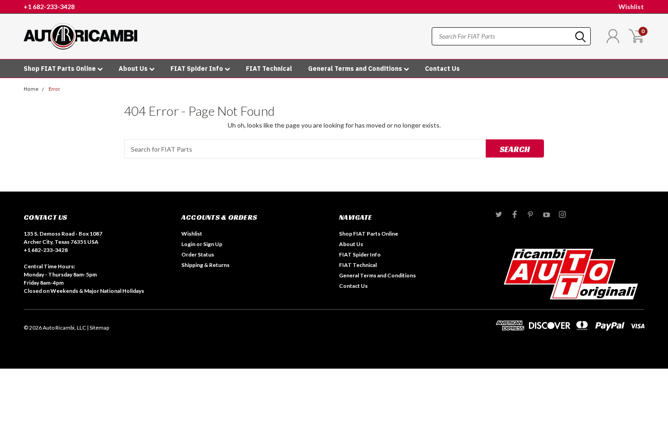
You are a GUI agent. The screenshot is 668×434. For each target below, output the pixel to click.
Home (31, 89)
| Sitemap (98, 327)
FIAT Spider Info (197, 68)
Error (54, 89)
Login (188, 244)
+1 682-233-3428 (49, 6)
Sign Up (212, 244)
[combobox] (511, 36)
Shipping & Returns (205, 264)
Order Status (197, 254)
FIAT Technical (269, 68)
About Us (134, 68)
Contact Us (442, 68)
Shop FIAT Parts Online (60, 68)
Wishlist (631, 6)
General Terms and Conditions (356, 68)
